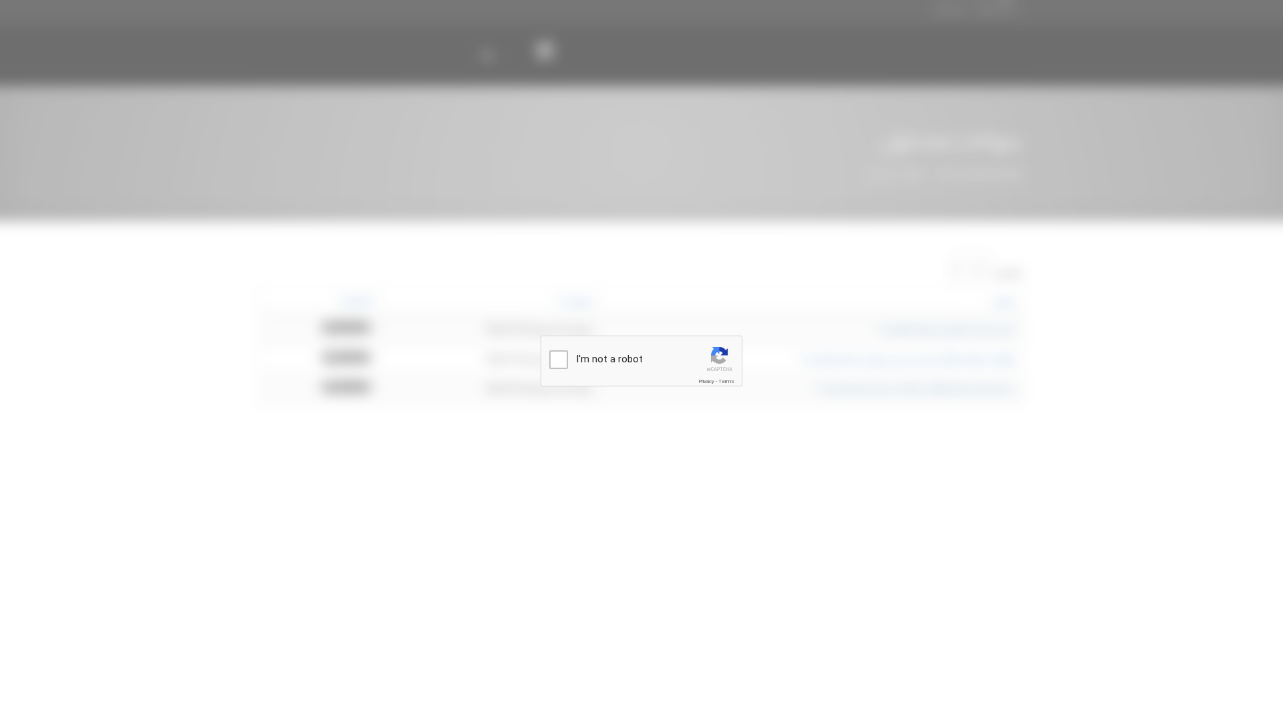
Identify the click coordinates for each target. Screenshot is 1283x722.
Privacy (706, 381)
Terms (726, 381)
